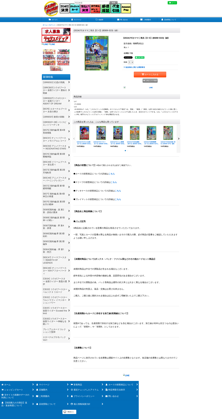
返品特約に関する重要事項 (135, 67)
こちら (112, 173)
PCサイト (71, 412)
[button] (150, 81)
